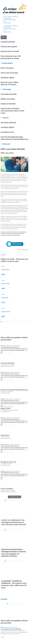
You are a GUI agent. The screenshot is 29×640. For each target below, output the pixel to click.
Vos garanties (4, 575)
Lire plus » (3, 636)
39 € (3, 288)
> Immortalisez (7, 63)
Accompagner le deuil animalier (11, 629)
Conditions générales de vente (14, 592)
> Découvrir (6, 144)
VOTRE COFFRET (7, 18)
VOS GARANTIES (7, 22)
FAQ (4, 21)
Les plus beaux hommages (6, 543)
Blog (5, 592)
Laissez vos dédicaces (5, 514)
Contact (4, 599)
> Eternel (5, 118)
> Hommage (6, 89)
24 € (3, 274)
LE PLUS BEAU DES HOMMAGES (10, 16)
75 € (3, 302)
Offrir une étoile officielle (23, 249)
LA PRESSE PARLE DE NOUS (9, 19)
